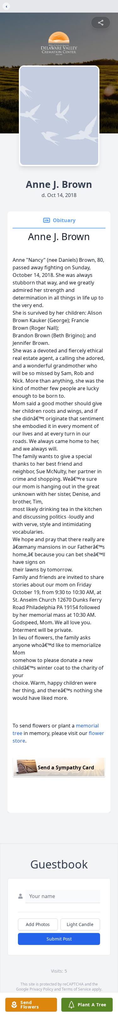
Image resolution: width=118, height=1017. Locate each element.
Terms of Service (76, 989)
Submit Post (59, 939)
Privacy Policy (41, 989)
